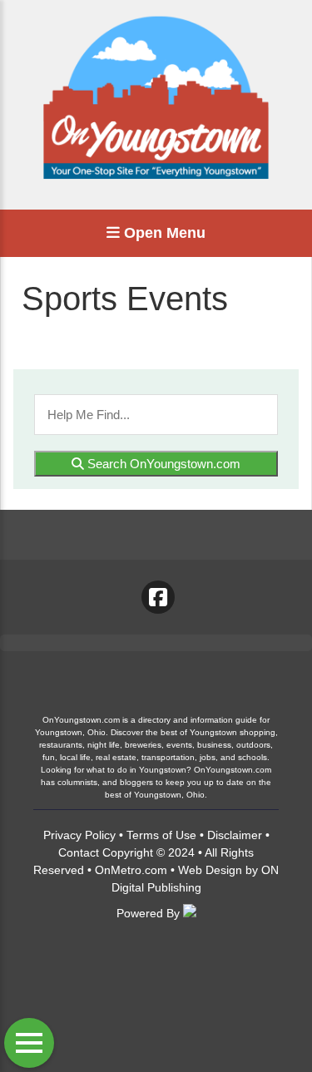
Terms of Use (161, 835)
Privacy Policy (79, 835)
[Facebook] (158, 597)
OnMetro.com (131, 870)
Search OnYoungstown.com (162, 464)
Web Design (210, 870)
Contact (78, 852)
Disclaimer (234, 835)
